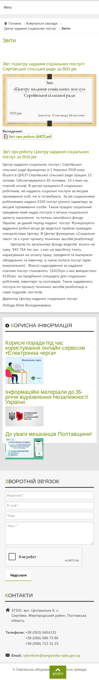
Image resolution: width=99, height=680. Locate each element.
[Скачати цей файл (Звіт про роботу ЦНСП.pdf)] (6, 137)
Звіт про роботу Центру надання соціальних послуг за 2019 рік (46, 154)
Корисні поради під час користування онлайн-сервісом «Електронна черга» (45, 348)
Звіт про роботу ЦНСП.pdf (30, 137)
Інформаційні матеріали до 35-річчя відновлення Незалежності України (46, 397)
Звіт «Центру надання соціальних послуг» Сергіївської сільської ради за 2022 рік (44, 66)
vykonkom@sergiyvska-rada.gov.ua (51, 655)
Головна (15, 23)
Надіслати (18, 575)
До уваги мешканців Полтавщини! (48, 434)
